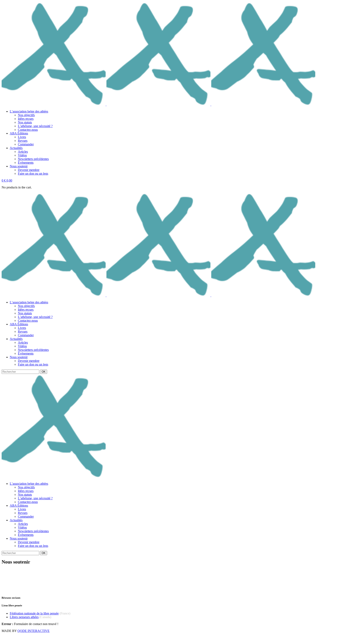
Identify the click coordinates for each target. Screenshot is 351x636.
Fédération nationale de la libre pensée (34, 613)
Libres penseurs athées (24, 617)
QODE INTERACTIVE (33, 631)
